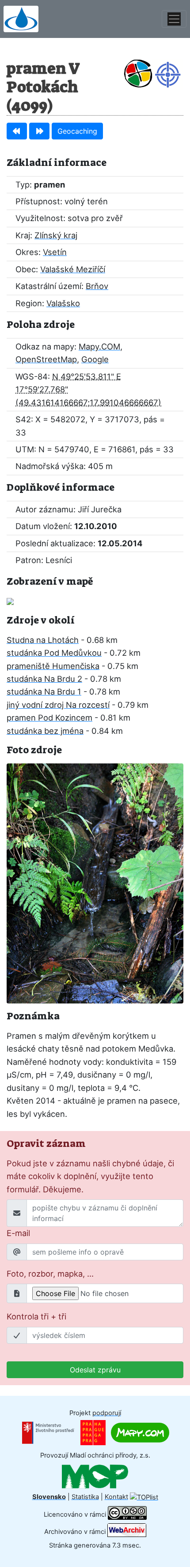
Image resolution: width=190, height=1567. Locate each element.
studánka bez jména (45, 731)
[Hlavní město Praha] (93, 1432)
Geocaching (77, 131)
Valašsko (63, 303)
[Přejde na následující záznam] (39, 131)
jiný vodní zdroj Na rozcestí (58, 705)
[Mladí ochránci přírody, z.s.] (95, 1476)
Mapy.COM (99, 346)
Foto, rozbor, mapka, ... (50, 1273)
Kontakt (116, 1497)
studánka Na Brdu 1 (44, 691)
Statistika (85, 1497)
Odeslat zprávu (95, 1369)
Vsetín (55, 252)
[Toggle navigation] (174, 19)
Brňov (97, 286)
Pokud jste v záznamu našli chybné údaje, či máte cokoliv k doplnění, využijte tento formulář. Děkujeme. (90, 1176)
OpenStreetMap (46, 359)
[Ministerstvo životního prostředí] (48, 1432)
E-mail (18, 1233)
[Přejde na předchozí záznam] (17, 131)
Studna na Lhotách (43, 640)
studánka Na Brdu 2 (44, 679)
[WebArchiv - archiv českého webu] (126, 1532)
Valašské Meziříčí (72, 269)
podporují (106, 1413)
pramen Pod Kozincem (49, 717)
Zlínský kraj (55, 235)
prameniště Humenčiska (53, 666)
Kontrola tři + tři (36, 1316)
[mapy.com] (140, 1432)
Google (95, 359)
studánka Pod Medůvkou (54, 653)
